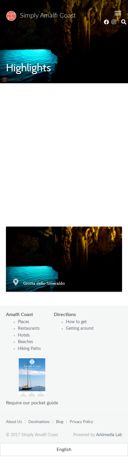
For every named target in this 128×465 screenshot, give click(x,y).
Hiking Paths (29, 349)
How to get (76, 322)
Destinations (39, 422)
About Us (14, 422)
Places (23, 322)
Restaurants (29, 328)
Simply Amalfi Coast (46, 15)
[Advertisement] (64, 150)
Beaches (25, 342)
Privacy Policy (81, 422)
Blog (59, 422)
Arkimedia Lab (109, 435)
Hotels (24, 335)
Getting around (79, 328)
